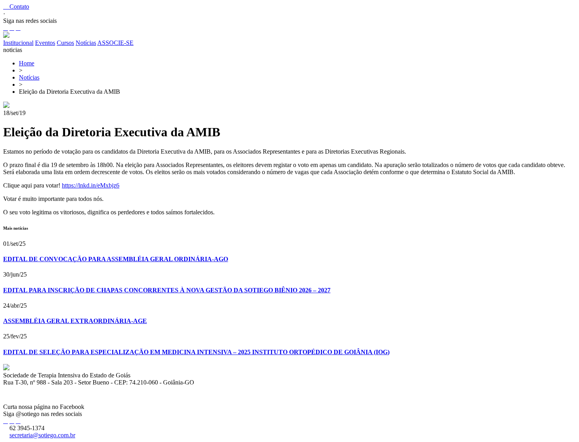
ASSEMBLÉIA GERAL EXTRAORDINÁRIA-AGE (75, 321)
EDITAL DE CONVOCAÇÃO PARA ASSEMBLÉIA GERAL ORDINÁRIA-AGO (115, 259)
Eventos (45, 42)
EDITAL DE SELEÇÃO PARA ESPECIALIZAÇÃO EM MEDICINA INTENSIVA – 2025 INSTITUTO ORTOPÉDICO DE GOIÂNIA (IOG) (196, 352)
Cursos (65, 42)
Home (26, 63)
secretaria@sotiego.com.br (42, 435)
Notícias (86, 42)
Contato (16, 6)
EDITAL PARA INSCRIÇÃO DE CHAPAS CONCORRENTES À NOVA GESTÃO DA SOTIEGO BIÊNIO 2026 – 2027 (166, 290)
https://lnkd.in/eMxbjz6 (90, 185)
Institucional (18, 42)
